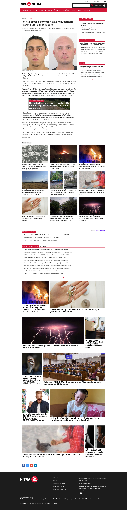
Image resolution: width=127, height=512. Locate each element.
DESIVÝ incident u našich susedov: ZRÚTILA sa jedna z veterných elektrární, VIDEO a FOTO (92, 52)
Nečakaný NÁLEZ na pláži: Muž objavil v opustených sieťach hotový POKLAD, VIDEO (45, 273)
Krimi (50, 10)
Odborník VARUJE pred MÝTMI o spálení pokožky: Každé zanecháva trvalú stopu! (91, 75)
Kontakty (86, 10)
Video (73, 10)
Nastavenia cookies (58, 487)
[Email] (31, 465)
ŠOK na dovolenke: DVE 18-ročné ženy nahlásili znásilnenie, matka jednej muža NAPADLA (46, 263)
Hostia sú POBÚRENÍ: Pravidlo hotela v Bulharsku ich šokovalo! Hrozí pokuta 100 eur (92, 71)
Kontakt (55, 477)
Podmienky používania (59, 484)
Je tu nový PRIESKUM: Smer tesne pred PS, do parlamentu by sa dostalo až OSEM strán (46, 260)
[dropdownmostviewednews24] (92, 56)
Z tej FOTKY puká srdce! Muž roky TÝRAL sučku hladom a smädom (40, 240)
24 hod (101, 40)
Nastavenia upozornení (60, 490)
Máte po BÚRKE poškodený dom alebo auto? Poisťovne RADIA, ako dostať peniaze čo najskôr (47, 265)
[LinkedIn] (35, 465)
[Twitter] (27, 465)
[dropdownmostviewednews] (92, 37)
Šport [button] (56, 10)
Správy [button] (42, 10)
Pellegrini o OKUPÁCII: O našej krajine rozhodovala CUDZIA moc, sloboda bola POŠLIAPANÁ (47, 268)
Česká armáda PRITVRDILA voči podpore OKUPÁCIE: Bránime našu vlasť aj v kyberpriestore (47, 271)
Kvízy (79, 10)
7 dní (96, 40)
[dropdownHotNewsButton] (92, 80)
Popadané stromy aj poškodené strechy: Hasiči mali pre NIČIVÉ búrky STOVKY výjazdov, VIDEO (93, 48)
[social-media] (80, 493)
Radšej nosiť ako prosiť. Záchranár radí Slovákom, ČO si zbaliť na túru (92, 67)
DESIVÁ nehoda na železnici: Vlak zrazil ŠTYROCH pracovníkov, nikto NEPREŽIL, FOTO (45, 257)
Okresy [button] (33, 10)
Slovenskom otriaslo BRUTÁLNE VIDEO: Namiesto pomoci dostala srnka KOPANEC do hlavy (92, 23)
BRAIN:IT (56, 503)
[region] (43, 4)
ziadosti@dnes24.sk (84, 490)
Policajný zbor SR (29, 70)
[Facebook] (23, 465)
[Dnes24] (37, 4)
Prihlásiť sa (99, 5)
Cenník (55, 481)
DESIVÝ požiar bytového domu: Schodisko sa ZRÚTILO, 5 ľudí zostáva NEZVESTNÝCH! (93, 44)
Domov (25, 10)
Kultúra (66, 10)
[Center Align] (92, 5)
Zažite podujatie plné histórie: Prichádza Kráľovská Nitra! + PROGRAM (91, 28)
